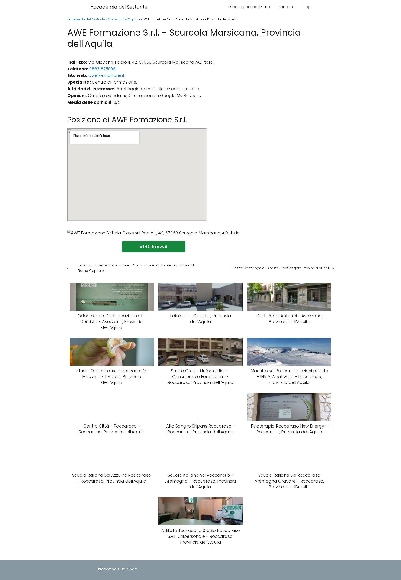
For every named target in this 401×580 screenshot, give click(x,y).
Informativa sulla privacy (117, 569)
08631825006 (102, 69)
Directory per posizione (249, 7)
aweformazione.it (106, 75)
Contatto (286, 7)
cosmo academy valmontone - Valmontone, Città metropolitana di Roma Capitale (136, 268)
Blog (306, 7)
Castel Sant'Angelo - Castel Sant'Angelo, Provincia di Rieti (281, 268)
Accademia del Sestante (119, 7)
